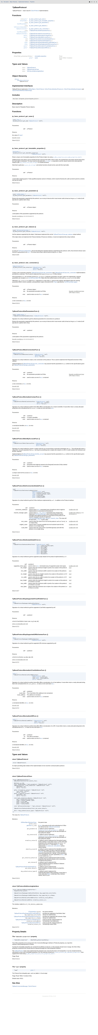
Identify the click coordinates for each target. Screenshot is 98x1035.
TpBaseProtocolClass (33, 69)
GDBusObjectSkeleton (23, 80)
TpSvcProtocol (40, 89)
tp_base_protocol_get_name (37, 19)
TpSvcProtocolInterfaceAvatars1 (72, 89)
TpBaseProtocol (31, 67)
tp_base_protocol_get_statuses (37, 25)
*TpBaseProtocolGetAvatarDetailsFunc (40, 40)
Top (2, 1)
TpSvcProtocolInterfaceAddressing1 (22, 90)
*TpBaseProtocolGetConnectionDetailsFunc (42, 39)
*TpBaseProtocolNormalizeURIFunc (39, 47)
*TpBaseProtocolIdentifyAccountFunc (40, 37)
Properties (32, 1)
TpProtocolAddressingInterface (35, 71)
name (36, 58)
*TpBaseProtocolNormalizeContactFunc (40, 35)
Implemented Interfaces (23, 1)
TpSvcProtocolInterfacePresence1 (54, 89)
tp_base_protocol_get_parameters (38, 22)
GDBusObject (31, 89)
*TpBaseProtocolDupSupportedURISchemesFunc (43, 44)
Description (6, 1)
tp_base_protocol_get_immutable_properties (41, 20)
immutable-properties (40, 56)
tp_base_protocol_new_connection (38, 28)
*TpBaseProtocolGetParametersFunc (40, 30)
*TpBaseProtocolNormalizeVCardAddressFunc (42, 46)
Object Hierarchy (13, 1)
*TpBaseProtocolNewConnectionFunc (40, 33)
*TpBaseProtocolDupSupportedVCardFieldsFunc (43, 42)
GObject (17, 79)
